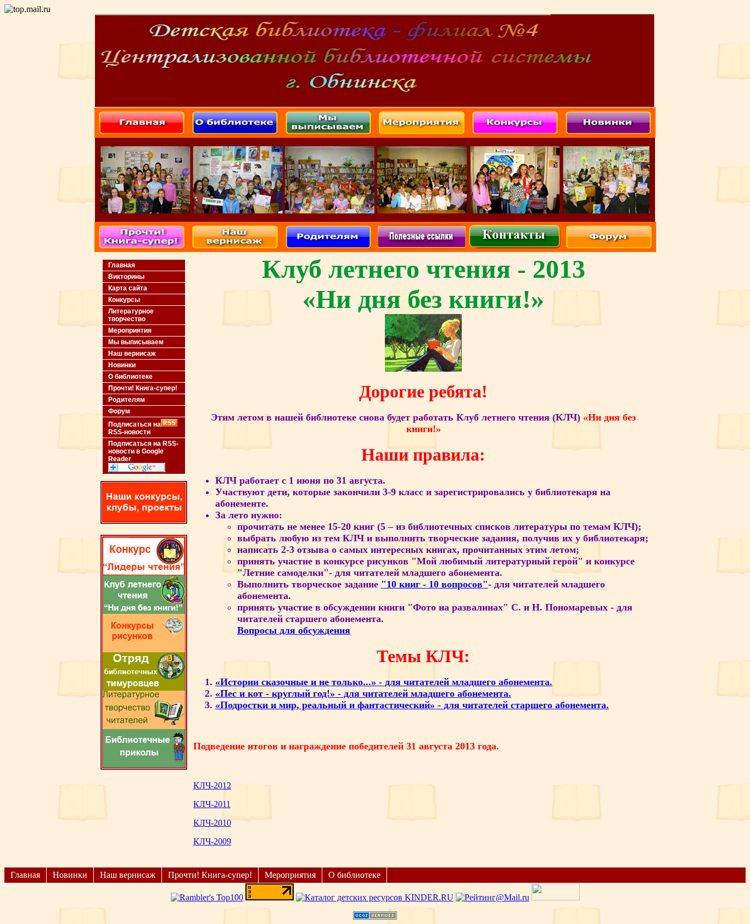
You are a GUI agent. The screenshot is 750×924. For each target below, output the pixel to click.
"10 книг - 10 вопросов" (434, 584)
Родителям (126, 400)
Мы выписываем (136, 342)
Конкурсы (124, 300)
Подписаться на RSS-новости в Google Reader (143, 451)
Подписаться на (134, 428)
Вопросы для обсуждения (293, 630)
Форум (119, 411)
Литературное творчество (131, 315)
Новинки (122, 365)
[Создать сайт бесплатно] (375, 916)
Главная (121, 265)
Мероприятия (130, 330)
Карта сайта (127, 288)
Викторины (126, 277)
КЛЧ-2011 (212, 804)
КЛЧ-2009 (212, 841)
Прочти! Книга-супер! (142, 388)
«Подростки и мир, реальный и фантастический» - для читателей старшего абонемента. (412, 704)
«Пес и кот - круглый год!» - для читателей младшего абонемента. (363, 693)
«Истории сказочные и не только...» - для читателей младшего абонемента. (383, 681)
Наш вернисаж (132, 353)
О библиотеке (130, 376)
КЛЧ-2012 (212, 785)
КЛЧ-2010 (212, 822)
